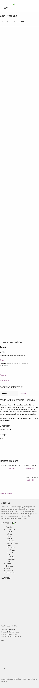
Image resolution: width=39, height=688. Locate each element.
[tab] (19, 375)
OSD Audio (11, 550)
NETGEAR (11, 548)
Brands (8, 564)
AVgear (9, 534)
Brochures (9, 566)
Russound (10, 552)
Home (3, 22)
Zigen (9, 561)
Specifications (4, 380)
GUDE (9, 538)
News (8, 568)
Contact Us (9, 570)
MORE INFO (11, 468)
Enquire (2, 360)
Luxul (9, 545)
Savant (9, 554)
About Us (9, 527)
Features (3, 375)
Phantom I (10, 22)
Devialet (5, 366)
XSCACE (10, 557)
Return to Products (6, 493)
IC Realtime (11, 541)
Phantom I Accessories (21, 364)
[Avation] (19, 4)
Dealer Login (10, 573)
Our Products (10, 529)
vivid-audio (11, 559)
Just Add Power (12, 543)
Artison (9, 532)
